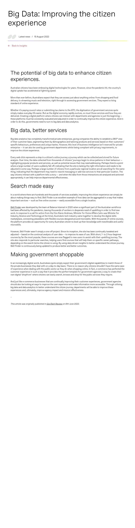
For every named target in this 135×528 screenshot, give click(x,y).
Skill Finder (16, 207)
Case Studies (11, 468)
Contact (8, 483)
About (7, 478)
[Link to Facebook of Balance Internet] (7, 514)
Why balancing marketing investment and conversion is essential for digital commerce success (92, 420)
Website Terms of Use (122, 514)
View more (112, 347)
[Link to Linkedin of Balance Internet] (12, 514)
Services (8, 500)
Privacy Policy (125, 510)
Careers (8, 462)
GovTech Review (54, 304)
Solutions (9, 494)
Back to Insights (19, 45)
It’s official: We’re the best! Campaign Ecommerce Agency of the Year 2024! (31, 421)
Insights (8, 473)
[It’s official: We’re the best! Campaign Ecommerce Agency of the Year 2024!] (38, 378)
